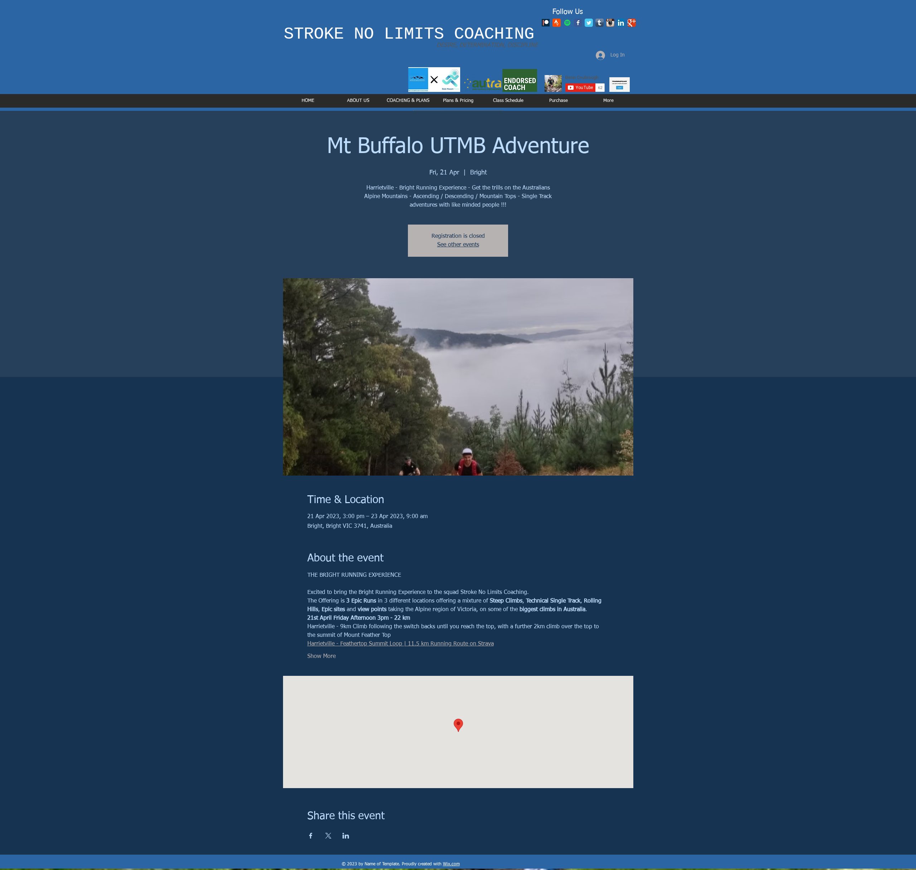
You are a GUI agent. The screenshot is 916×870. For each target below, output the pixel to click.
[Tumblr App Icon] (599, 23)
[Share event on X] (328, 836)
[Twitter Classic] (589, 23)
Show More (321, 656)
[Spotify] (567, 23)
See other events (458, 245)
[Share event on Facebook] (310, 836)
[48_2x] (556, 23)
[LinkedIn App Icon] (621, 23)
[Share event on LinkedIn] (345, 836)
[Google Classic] (632, 23)
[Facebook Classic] (578, 23)
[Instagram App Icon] (610, 23)
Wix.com (451, 864)
